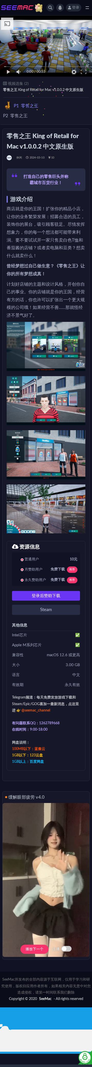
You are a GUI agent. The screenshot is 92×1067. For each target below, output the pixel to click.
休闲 (19, 157)
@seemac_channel (35, 710)
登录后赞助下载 (46, 596)
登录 (75, 7)
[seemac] (10, 157)
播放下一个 (34, 949)
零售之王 (26, 106)
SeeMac (45, 999)
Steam (46, 610)
